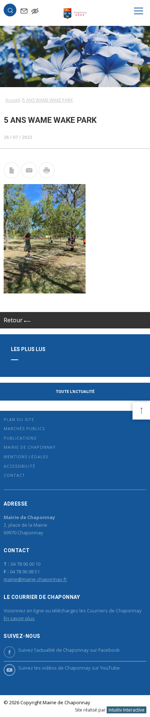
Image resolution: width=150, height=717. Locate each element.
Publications (20, 438)
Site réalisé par (110, 710)
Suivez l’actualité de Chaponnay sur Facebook (69, 650)
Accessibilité (19, 466)
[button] (10, 12)
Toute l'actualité (75, 391)
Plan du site (19, 419)
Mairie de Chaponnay (30, 447)
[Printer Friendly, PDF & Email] (12, 176)
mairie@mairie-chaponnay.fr (35, 579)
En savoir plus (19, 618)
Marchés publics (24, 428)
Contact (14, 475)
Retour (14, 320)
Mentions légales (26, 456)
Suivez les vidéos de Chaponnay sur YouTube (69, 668)
